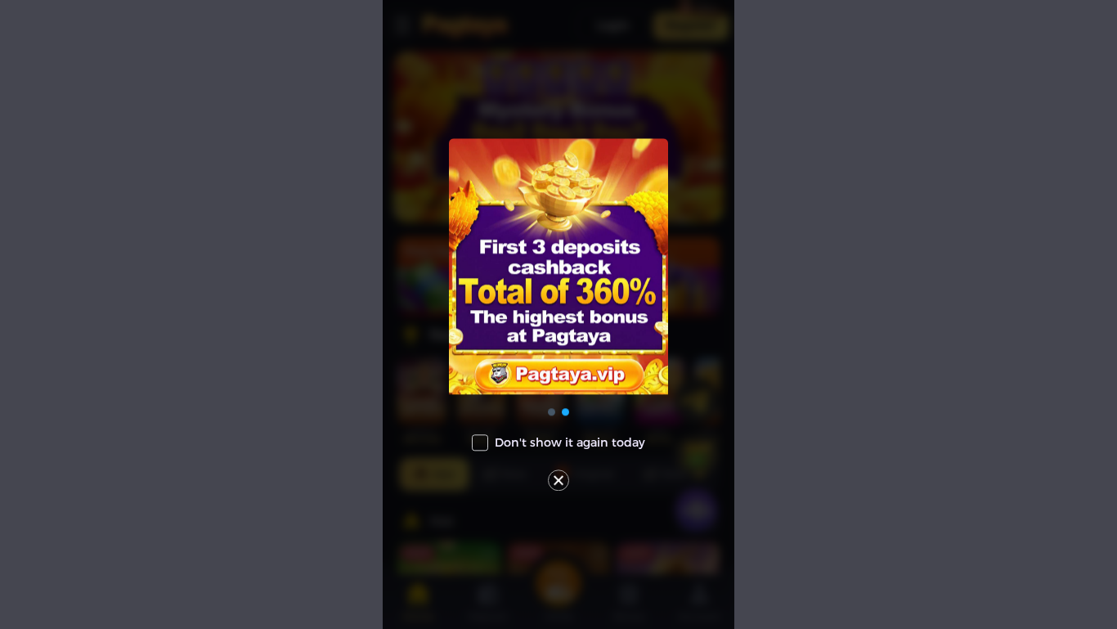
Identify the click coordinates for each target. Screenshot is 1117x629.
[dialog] (559, 314)
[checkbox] (558, 442)
